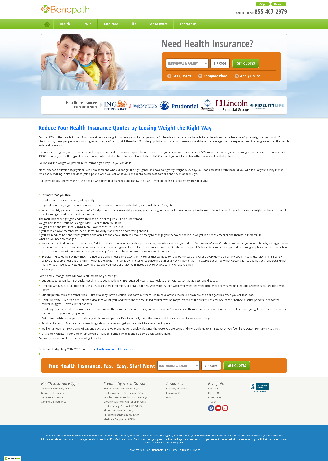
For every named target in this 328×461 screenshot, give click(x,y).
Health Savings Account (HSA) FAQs (123, 406)
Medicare (111, 23)
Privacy (212, 401)
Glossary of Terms (176, 388)
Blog (168, 397)
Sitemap (184, 449)
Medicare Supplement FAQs (119, 419)
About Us (213, 388)
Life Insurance (126, 349)
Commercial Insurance (53, 401)
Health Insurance (106, 349)
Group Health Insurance (54, 393)
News (277, 4)
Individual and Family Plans (56, 388)
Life (133, 23)
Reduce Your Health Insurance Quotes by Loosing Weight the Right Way (125, 127)
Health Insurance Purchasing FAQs (123, 393)
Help (262, 4)
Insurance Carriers (176, 393)
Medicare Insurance (52, 397)
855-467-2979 (271, 11)
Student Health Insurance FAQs (121, 414)
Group (86, 23)
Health (65, 23)
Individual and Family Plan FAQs (121, 388)
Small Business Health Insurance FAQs (125, 397)
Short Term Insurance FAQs (119, 410)
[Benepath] (69, 10)
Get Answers (158, 23)
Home (47, 24)
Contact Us (188, 23)
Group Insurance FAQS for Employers (125, 401)
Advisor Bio (214, 397)
